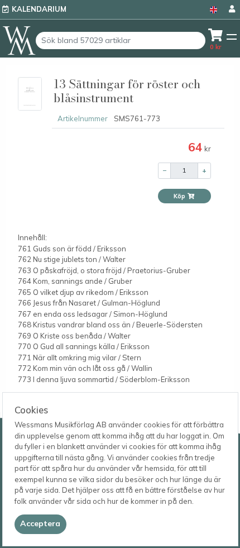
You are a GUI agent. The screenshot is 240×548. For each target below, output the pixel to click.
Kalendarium (39, 8)
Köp (180, 196)
